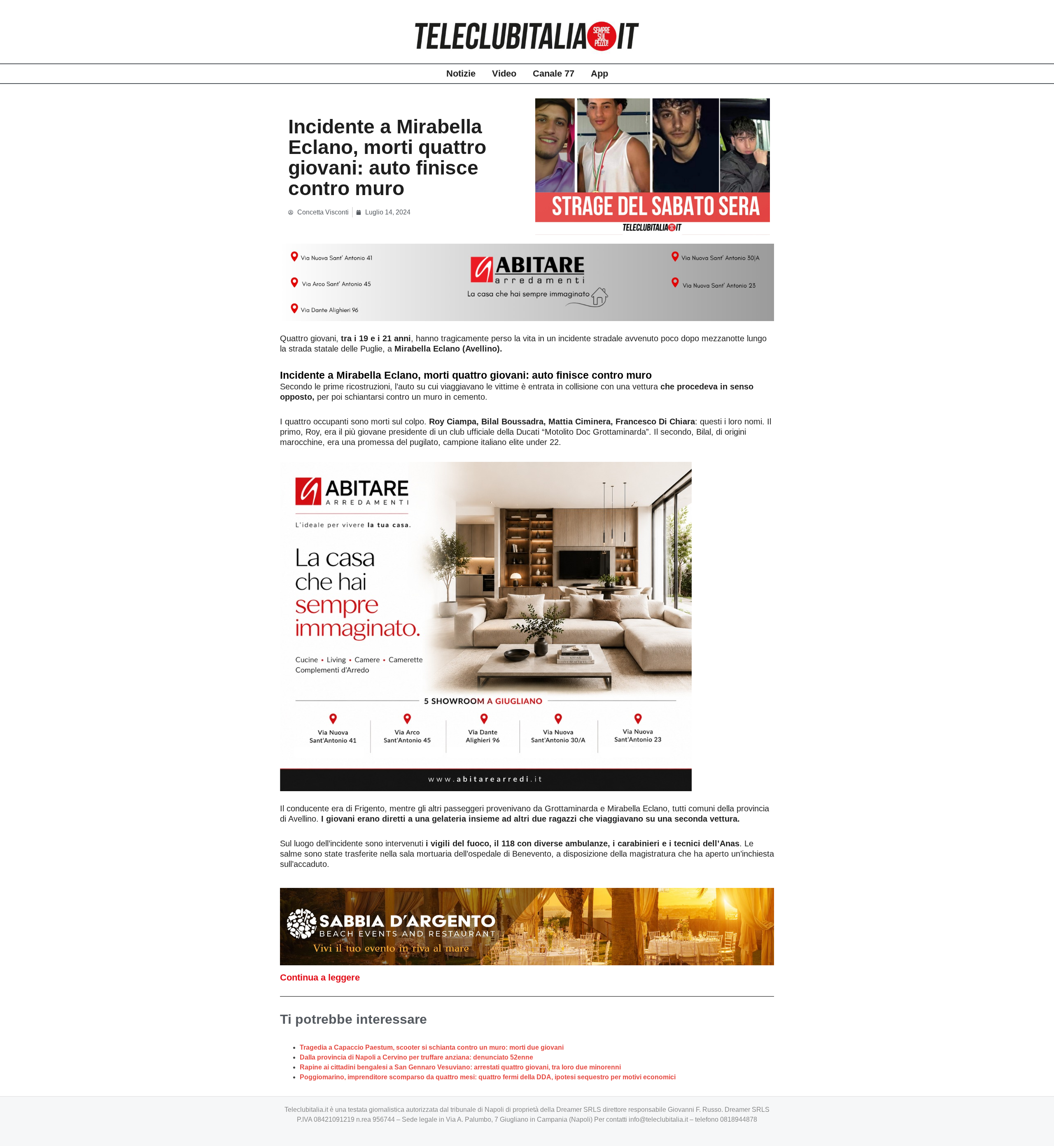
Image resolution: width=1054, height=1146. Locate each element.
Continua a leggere (320, 977)
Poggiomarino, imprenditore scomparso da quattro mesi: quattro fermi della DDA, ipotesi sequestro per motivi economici (488, 1077)
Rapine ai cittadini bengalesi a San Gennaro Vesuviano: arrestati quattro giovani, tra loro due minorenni (460, 1067)
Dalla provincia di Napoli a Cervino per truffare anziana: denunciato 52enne (416, 1057)
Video (504, 73)
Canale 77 (553, 73)
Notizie (461, 73)
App (599, 73)
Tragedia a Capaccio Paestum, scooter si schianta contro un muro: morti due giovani (432, 1047)
